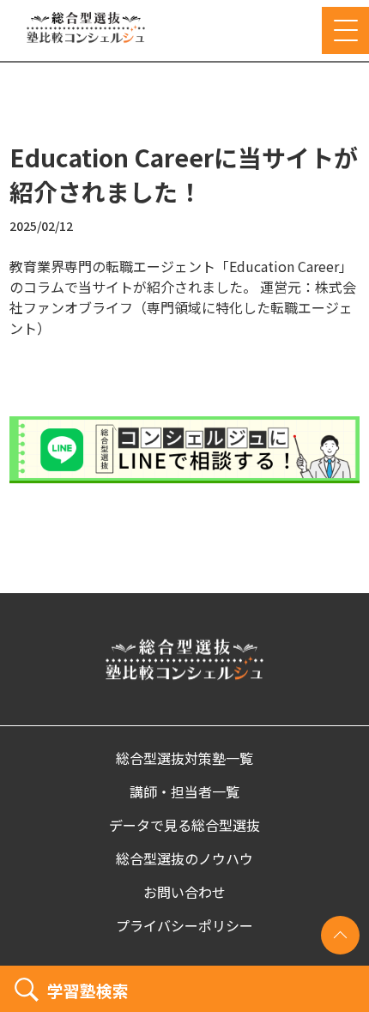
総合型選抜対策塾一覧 (184, 758)
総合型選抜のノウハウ (184, 858)
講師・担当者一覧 (184, 791)
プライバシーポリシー (184, 925)
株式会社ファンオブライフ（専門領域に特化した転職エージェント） (182, 307)
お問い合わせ (184, 892)
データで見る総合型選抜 (184, 825)
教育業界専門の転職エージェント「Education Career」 (181, 266)
